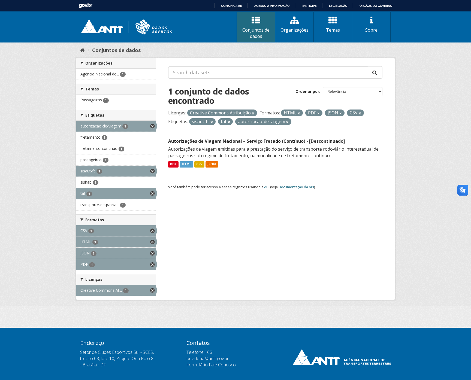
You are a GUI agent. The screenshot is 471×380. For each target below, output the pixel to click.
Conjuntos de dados (256, 33)
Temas (333, 30)
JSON (211, 164)
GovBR (85, 5)
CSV (199, 164)
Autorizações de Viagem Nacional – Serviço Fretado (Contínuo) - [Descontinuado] (256, 141)
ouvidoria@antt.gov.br (207, 358)
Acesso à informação (271, 6)
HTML (186, 164)
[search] (375, 72)
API (266, 186)
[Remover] (253, 113)
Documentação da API (296, 186)
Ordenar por (307, 91)
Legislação (338, 6)
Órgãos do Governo (376, 6)
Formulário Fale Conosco (211, 365)
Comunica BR (231, 6)
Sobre (371, 30)
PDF (173, 164)
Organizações (294, 30)
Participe (309, 6)
